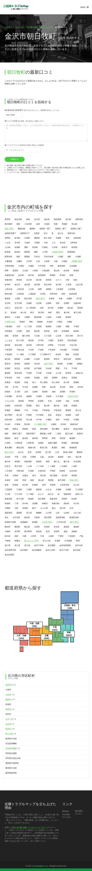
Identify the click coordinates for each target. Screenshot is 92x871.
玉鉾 (26, 391)
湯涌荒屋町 (60, 517)
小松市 (10, 694)
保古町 (43, 475)
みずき (49, 489)
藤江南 (66, 461)
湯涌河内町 (74, 517)
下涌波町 (8, 354)
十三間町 (32, 354)
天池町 (47, 224)
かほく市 (10, 719)
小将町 (58, 317)
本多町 (7, 480)
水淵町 (68, 489)
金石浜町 (77, 550)
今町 (46, 242)
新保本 (7, 363)
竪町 (71, 387)
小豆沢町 (28, 224)
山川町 (49, 512)
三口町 (7, 494)
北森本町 (77, 303)
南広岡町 (42, 498)
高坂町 (17, 382)
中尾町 (29, 415)
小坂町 (49, 317)
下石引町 (61, 345)
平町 (18, 377)
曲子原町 (62, 480)
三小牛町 (18, 494)
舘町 (44, 387)
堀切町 (74, 475)
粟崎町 (32, 228)
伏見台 (7, 466)
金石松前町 (9, 554)
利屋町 (74, 405)
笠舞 (71, 275)
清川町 (51, 307)
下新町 (61, 536)
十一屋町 (20, 354)
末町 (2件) (48, 363)
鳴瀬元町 (74, 424)
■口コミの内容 (24, 121)
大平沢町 (42, 266)
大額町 (64, 261)
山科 (58, 512)
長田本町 (8, 419)
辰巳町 (63, 387)
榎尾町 (27, 256)
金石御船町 (37, 550)
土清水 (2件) (72, 396)
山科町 (66, 512)
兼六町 (67, 312)
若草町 (17, 531)
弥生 (7, 517)
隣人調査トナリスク (79, 812)
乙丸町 (25, 270)
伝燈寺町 (18, 405)
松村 (44, 484)
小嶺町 (58, 326)
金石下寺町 (64, 550)
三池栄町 (71, 536)
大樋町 (31, 266)
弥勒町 (7, 503)
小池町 (60, 256)
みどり (41, 494)
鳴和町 (25, 429)
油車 (38, 224)
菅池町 (60, 363)
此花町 (50, 321)
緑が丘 (51, 494)
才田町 (19, 331)
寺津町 (58, 401)
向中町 (25, 503)
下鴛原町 (8, 349)
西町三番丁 (17, 433)
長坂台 (58, 415)
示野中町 (40, 345)
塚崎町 (29, 396)
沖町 (52, 266)
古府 (18, 326)
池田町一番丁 (45, 228)
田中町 (80, 387)
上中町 (31, 289)
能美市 (10, 728)
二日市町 (8, 470)
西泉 (34, 429)
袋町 (48, 461)
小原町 (35, 270)
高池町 (37, 377)
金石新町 (24, 550)
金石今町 (79, 545)
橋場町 (72, 438)
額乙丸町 (69, 433)
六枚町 (7, 531)
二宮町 (58, 433)
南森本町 (53, 498)
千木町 (74, 368)
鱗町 (36, 252)
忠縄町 (35, 387)
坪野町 (31, 401)
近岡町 (63, 391)
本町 (16, 480)
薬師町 (19, 512)
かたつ (58, 280)
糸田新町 (77, 238)
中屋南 (17, 424)
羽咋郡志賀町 (11, 753)
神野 (40, 289)
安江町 (29, 512)
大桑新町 (8, 261)
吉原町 (37, 526)
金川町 (58, 284)
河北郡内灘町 (12, 748)
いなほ (7, 242)
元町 (16, 508)
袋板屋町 (28, 461)
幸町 (56, 331)
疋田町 (38, 452)
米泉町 (47, 526)
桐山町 (70, 307)
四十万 (80, 335)
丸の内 (76, 484)
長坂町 (68, 415)
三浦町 (29, 489)
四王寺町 (69, 335)
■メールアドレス (24, 145)
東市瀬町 (8, 447)
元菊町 (7, 508)
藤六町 (57, 405)
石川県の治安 (32, 27)
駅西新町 (71, 252)
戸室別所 (57, 410)
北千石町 (18, 303)
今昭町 (37, 242)
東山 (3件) (9, 452)
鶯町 (26, 247)
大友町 (47, 261)
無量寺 (45, 503)
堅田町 (49, 280)
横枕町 (17, 526)
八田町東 (30, 443)
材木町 (47, 331)
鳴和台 (15, 429)
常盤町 (7, 410)
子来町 (76, 326)
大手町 (29, 261)
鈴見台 (17, 368)
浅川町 (68, 219)
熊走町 (13, 312)
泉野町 (7, 238)
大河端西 (68, 540)
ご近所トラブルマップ (14, 27)
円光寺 (37, 256)
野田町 (45, 438)
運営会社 (65, 811)
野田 (78, 540)
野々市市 (10, 733)
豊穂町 (68, 410)
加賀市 (10, 709)
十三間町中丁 (45, 354)
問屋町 (29, 405)
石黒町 (37, 233)
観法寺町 (28, 298)
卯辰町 (35, 247)
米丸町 (57, 526)
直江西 (7, 545)
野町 (54, 438)
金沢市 (10, 684)
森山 (54, 508)
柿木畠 (31, 275)
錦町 (7, 433)
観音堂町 (73, 293)
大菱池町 (46, 270)
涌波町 (74, 531)
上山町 (7, 247)
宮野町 (64, 498)
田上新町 (44, 382)
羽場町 (64, 443)
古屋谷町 (42, 470)
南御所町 (67, 494)
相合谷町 (18, 219)
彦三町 (48, 452)
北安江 (7, 307)
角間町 (52, 275)
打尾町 (45, 247)
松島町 (15, 484)
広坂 (42, 457)
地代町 (31, 340)
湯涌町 (35, 522)
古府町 (39, 326)
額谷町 (25, 438)
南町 (16, 536)
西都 (58, 368)
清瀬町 (60, 307)
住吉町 (49, 368)
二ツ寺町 (40, 466)
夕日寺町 (16, 517)
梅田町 (27, 252)
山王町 (58, 335)
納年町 (35, 438)
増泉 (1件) (74, 480)
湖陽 (67, 326)
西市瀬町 (44, 429)
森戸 (34, 508)
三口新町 (79, 489)
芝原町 (60, 340)
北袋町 (49, 303)
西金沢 (66, 429)
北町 (58, 303)
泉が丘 (60, 233)
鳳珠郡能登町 (11, 773)
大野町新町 (9, 266)
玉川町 (17, 391)
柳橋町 (39, 512)
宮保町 (74, 498)
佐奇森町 (65, 331)
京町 (42, 307)
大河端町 (73, 266)
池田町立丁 (25, 233)
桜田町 (76, 331)
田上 (34, 382)
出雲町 (27, 238)
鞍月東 (41, 312)
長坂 (50, 415)
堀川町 (64, 475)
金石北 (17, 284)
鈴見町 (27, 368)
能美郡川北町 (11, 738)
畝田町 (17, 252)
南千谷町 (20, 498)
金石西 (27, 284)
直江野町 (8, 415)
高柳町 (76, 382)
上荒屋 (68, 284)
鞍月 (32, 312)
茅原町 (72, 391)
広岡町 (33, 457)
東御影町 (73, 447)
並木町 (63, 424)
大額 (56, 261)
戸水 (26, 410)
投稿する (14, 159)
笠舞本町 (8, 280)
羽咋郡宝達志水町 (13, 758)
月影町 (49, 396)
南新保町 (8, 498)
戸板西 (7, 540)
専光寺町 (18, 373)
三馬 (16, 503)
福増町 (17, 461)
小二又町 (28, 326)
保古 (34, 475)
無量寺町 (56, 503)
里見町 (15, 335)
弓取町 (37, 517)
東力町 (47, 405)
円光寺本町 (49, 256)
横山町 (27, 526)
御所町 (68, 317)
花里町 (41, 443)
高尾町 (74, 377)
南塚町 (31, 498)
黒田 (58, 312)
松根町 (35, 484)
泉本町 (17, 238)
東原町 (54, 447)
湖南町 (40, 321)
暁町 (28, 219)
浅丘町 (47, 219)
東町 (63, 447)
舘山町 (53, 387)
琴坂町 (22, 321)
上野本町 (73, 242)
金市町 (7, 284)
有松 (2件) (9, 228)
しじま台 (8, 340)
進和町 (27, 363)
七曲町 (53, 424)
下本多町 (51, 349)
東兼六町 (32, 447)
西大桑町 (56, 429)
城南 (67, 354)
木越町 (69, 298)
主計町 (29, 280)
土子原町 (59, 396)
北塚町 (29, 303)
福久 (70, 457)
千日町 (39, 373)
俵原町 (45, 391)
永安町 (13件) (57, 252)
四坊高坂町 (72, 340)
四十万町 (20, 340)
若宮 (48, 531)
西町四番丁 (31, 433)
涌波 (65, 531)
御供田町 (38, 317)
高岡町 (55, 377)
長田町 (19, 419)
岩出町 (63, 242)
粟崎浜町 (22, 228)
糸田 (67, 238)
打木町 (55, 247)
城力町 (7, 359)
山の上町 (77, 512)
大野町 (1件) (77, 261)
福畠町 (61, 457)
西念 (28, 331)
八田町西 (18, 443)
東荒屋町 (75, 443)
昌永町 (58, 354)
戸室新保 (46, 410)
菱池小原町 (68, 452)
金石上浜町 (50, 550)
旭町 (18, 224)
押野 (7, 270)
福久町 (7, 461)
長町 (58, 419)
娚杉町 (66, 503)
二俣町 (74, 466)
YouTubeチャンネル (66, 815)
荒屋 (56, 224)
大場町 (21, 266)
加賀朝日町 (9, 275)
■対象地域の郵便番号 (32, 110)
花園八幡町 (52, 443)
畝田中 (64, 247)
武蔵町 (35, 503)
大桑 (24, 536)
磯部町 (37, 238)
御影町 (39, 489)
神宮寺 (57, 359)
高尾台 (64, 377)
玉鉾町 (35, 391)
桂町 (75, 280)
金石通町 (51, 545)
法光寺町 (73, 470)
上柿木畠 (8, 289)
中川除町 (40, 415)
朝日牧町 (8, 224)
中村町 (66, 419)
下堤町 (41, 349)
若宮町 (57, 531)
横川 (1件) (74, 522)
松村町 (53, 484)
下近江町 (73, 345)
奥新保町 (61, 266)
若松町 (39, 531)
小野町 (59, 321)
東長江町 (44, 447)
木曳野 (57, 540)
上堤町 (51, 536)
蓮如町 (76, 526)
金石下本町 (39, 545)
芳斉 (7, 475)
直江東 (17, 545)
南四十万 (79, 494)
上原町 (17, 298)
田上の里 (46, 540)
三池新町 (8, 489)
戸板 (81, 536)
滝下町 (15, 387)
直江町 (19, 415)
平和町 (52, 470)
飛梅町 (17, 410)
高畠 (26, 382)
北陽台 (25, 475)
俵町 (54, 391)
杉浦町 (70, 363)
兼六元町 (77, 312)
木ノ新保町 (31, 307)
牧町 (32, 480)
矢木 (71, 508)
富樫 (65, 405)
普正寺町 (18, 466)
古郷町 (27, 317)
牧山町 (41, 480)
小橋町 (69, 321)
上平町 (45, 252)
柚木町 (27, 517)
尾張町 (76, 270)
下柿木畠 (20, 349)
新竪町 (78, 359)
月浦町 (39, 396)
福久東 (78, 457)
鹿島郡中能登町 (12, 763)
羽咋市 (8, 714)
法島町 (15, 475)
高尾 (46, 377)
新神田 (47, 359)
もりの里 (44, 508)
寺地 (50, 401)
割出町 (7, 536)
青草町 (7, 219)
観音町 (7, 298)
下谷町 (31, 349)
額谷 (16, 438)
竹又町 (25, 387)
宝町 (7, 387)
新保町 (17, 363)
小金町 (17, 317)
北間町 (66, 303)
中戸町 (39, 419)
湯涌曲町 (24, 522)
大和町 (27, 377)
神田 (63, 293)
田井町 (68, 373)
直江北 (78, 410)
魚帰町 (17, 247)
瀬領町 (7, 373)
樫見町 (19, 280)
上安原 (33, 536)
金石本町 (48, 284)
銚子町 (19, 396)
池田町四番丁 (10, 233)
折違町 (7, 368)
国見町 (80, 307)
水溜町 (58, 489)
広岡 (24, 457)
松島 (7, 484)
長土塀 (29, 419)
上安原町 (59, 289)
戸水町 (35, 410)
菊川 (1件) (40, 298)
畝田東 (7, 252)
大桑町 (19, 261)
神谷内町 (8, 293)
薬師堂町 (8, 512)
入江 (54, 242)
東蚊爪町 (20, 447)
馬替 (24, 480)
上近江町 (79, 284)
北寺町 (39, 303)
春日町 (39, 280)
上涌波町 (32, 293)
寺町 (67, 401)
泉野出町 (71, 233)
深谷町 (51, 457)
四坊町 (7, 345)
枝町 (18, 256)
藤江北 (57, 461)
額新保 (80, 433)
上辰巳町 (20, 289)
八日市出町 (61, 522)
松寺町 (25, 484)
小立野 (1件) (10, 321)
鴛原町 (15, 270)
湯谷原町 (48, 517)
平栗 (16, 457)
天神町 (7, 405)
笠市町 (62, 275)
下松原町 (63, 349)
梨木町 (27, 424)
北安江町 (18, 307)
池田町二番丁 (60, 228)
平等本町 (8, 377)
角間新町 (42, 275)
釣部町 (41, 401)
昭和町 (17, 359)
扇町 (69, 256)
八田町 (7, 443)
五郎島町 (8, 331)
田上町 (66, 382)
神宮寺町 (67, 359)
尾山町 (57, 270)
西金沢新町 (78, 429)
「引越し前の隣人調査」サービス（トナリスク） (28, 827)
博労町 (63, 438)
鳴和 (7, 429)
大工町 (58, 373)
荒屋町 (64, 224)
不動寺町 (20, 470)
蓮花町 (66, 526)
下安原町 (75, 349)
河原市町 (53, 293)
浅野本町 (79, 219)
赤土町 (37, 219)
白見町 (37, 359)
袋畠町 (39, 461)
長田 (77, 415)
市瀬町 (58, 238)
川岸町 (43, 293)
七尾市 (8, 689)
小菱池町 (8, 326)
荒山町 (74, 224)
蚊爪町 (21, 275)
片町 (67, 280)
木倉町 (52, 298)
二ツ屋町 (51, 466)
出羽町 (76, 401)
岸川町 (79, 298)
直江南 (27, 545)
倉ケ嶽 (23, 312)
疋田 (30, 452)
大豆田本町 (64, 484)
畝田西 (74, 247)
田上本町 (56, 382)
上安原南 (71, 289)
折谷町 (66, 270)
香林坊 (7, 317)
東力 (38, 405)
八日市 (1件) (47, 522)
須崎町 (80, 363)
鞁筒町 (21, 401)
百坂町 (25, 508)
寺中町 (41, 340)
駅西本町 (8, 256)
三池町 (19, 489)
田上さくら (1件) (31, 540)
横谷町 (7, 526)
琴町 (31, 321)
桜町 (7, 335)
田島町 (7, 391)
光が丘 (21, 452)
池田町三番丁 (76, 228)
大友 (38, 261)
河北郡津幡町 (11, 743)
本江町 (76, 503)
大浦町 (78, 256)
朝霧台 (17, 540)
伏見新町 (77, 461)
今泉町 (27, 242)
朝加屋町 (57, 219)
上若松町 (20, 293)
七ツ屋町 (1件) (40, 424)
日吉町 (7, 457)
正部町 (76, 354)
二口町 (29, 466)
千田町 (29, 373)
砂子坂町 (38, 368)
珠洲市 (8, 704)
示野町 (51, 345)
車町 (50, 312)
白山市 (9, 724)
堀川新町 (54, 475)
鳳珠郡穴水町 (11, 768)
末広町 (37, 363)
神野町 (49, 289)
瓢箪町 (80, 452)
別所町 (62, 470)
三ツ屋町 (30, 494)
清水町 (29, 345)
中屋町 (76, 419)
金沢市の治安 (46, 27)
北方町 (7, 303)
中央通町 (8, 396)
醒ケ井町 (26, 335)
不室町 (31, 470)
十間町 (51, 340)
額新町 (7, 438)
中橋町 (49, 419)
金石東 (37, 284)
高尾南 (7, 382)
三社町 (37, 335)
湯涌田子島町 (10, 522)
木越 (60, 298)
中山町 (7, 424)
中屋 (42, 536)
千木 (65, 368)
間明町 (51, 480)
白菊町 (27, 359)
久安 (57, 452)
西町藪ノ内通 (45, 433)
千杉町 (49, 373)
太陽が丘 (79, 373)
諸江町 (63, 508)
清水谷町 (18, 345)
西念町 (37, 331)
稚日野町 (28, 531)
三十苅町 (48, 335)
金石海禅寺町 (10, 550)
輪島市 (10, 699)
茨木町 (17, 242)
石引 (46, 233)
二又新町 (63, 466)
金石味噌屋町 (65, 545)
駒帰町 (49, 326)
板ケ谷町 (48, 238)
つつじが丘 (9, 401)
